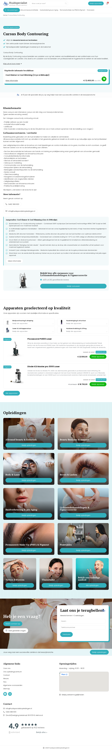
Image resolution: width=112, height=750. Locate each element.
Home (5, 15)
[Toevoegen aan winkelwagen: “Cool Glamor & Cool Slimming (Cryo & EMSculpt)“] (104, 79)
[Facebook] (5, 694)
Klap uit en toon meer (11, 64)
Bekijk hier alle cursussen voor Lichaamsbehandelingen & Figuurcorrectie (63, 274)
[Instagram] (10, 694)
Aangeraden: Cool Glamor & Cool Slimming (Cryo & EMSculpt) (31, 220)
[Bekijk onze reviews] (28, 728)
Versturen (66, 634)
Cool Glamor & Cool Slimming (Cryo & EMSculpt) (27, 75)
